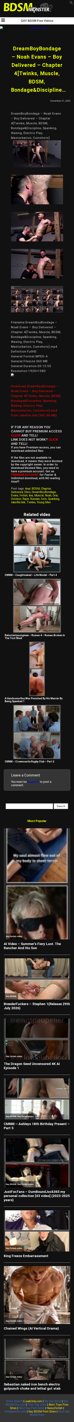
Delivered (17, 492)
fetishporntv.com (15, 1411)
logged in (33, 781)
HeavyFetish (55, 1408)
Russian (35, 499)
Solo (44, 499)
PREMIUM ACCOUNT (25, 474)
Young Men (44, 502)
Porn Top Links (36, 1404)
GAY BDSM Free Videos (37, 20)
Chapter (46, 488)
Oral (55, 495)
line (31, 495)
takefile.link (18, 502)
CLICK (15, 435)
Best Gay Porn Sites (31, 1408)
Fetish (23, 495)
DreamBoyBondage (44, 492)
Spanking (53, 499)
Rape (25, 499)
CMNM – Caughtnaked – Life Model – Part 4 (31, 575)
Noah (48, 495)
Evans (14, 495)
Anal (27, 488)
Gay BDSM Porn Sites (42, 1411)
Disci (27, 492)
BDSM (36, 488)
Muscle (39, 495)
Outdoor (16, 499)
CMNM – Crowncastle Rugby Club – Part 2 (29, 761)
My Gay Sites (52, 1401)
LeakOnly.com (33, 1401)
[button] (71, 3)
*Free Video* (14, 1401)
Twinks (31, 502)
